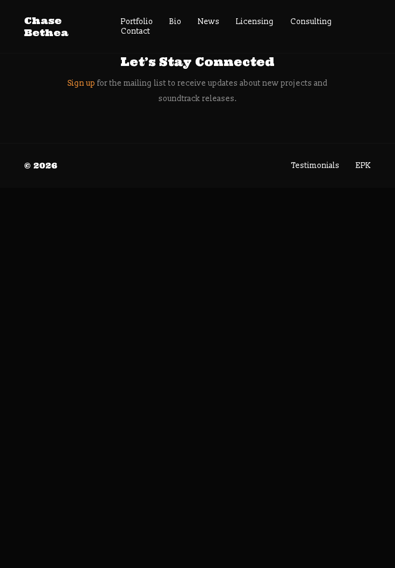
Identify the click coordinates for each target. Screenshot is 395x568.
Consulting (311, 21)
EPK (363, 165)
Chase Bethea (46, 26)
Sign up (81, 83)
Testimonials (315, 165)
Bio (176, 21)
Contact (135, 31)
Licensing (255, 21)
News (209, 21)
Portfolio (137, 21)
